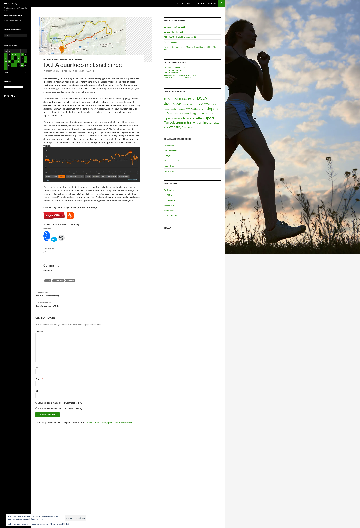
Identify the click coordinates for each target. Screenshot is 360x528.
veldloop (215, 123)
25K (177, 99)
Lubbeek (172, 114)
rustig (179, 118)
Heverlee (213, 104)
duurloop (58, 280)
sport (209, 117)
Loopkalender (170, 200)
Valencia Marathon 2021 (174, 27)
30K (180, 99)
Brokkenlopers (170, 150)
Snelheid (64, 59)
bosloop (194, 99)
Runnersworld (170, 210)
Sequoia (187, 118)
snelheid (70, 280)
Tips (188, 3)
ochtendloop (214, 114)
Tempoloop (171, 122)
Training (79, 59)
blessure (186, 98)
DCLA (48, 280)
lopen (213, 108)
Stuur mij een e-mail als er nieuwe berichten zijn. (61, 408)
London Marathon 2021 (174, 32)
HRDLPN (168, 195)
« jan (6, 72)
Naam (38, 367)
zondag (189, 127)
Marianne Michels (172, 161)
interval (190, 109)
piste (168, 118)
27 (22, 65)
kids (197, 109)
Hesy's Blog (10, 3)
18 (16, 62)
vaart (210, 123)
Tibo (181, 122)
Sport (71, 59)
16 (9, 62)
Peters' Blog (169, 166)
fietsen (182, 104)
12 (19, 58)
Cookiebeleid (64, 524)
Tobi (185, 122)
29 (6, 69)
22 (6, 65)
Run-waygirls (169, 171)
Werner (67, 71)
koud (201, 109)
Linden (205, 109)
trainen (191, 122)
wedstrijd (176, 127)
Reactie (39, 331)
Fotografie (197, 3)
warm (166, 127)
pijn (165, 119)
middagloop (193, 113)
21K (173, 99)
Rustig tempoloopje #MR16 (47, 304)
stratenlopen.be (170, 215)
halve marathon (191, 104)
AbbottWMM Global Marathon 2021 (180, 37)
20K (169, 99)
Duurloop (48, 59)
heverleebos (171, 109)
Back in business (171, 42)
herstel (206, 103)
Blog (179, 3)
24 (12, 65)
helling (199, 104)
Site (37, 391)
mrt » (24, 72)
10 (12, 58)
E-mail (39, 379)
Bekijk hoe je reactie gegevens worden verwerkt (109, 422)
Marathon (180, 113)
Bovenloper (169, 145)
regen (174, 118)
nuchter (205, 113)
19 (19, 62)
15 (6, 62)
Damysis (167, 155)
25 (16, 65)
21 (25, 62)
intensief (181, 109)
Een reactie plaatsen (84, 71)
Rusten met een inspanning (47, 294)
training (202, 122)
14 (25, 58)
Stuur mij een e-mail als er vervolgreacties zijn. (60, 402)
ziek (184, 127)
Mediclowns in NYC (172, 205)
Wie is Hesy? (211, 3)
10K (165, 99)
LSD (166, 113)
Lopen (56, 59)
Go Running (169, 190)
